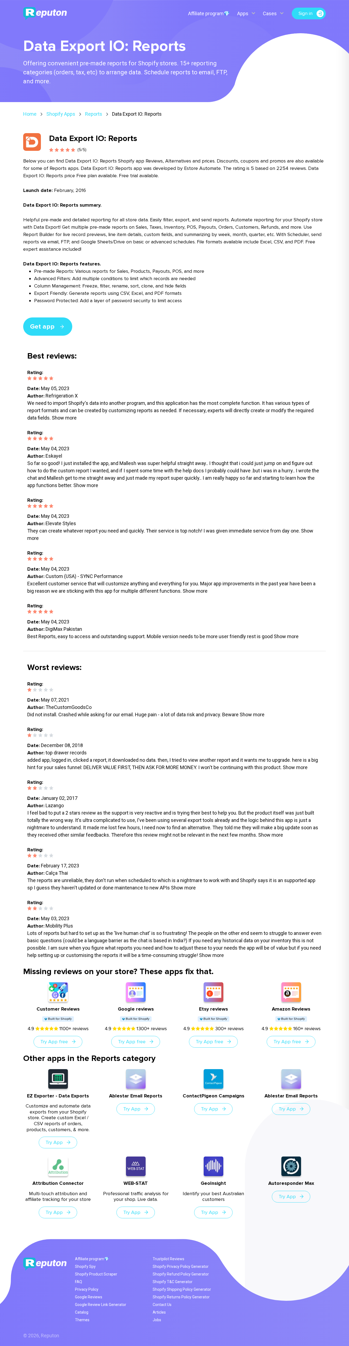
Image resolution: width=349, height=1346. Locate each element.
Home (30, 114)
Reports (93, 114)
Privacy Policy (86, 1289)
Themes (82, 1320)
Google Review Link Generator (100, 1304)
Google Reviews (88, 1297)
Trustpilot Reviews (168, 1259)
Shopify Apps (60, 114)
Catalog (81, 1312)
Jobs (157, 1320)
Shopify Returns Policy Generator (181, 1297)
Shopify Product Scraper (96, 1274)
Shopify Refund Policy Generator (181, 1274)
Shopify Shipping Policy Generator (182, 1289)
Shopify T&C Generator (172, 1282)
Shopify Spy (85, 1266)
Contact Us (162, 1304)
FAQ (78, 1282)
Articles (159, 1312)
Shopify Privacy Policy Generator (181, 1266)
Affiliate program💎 (209, 13)
